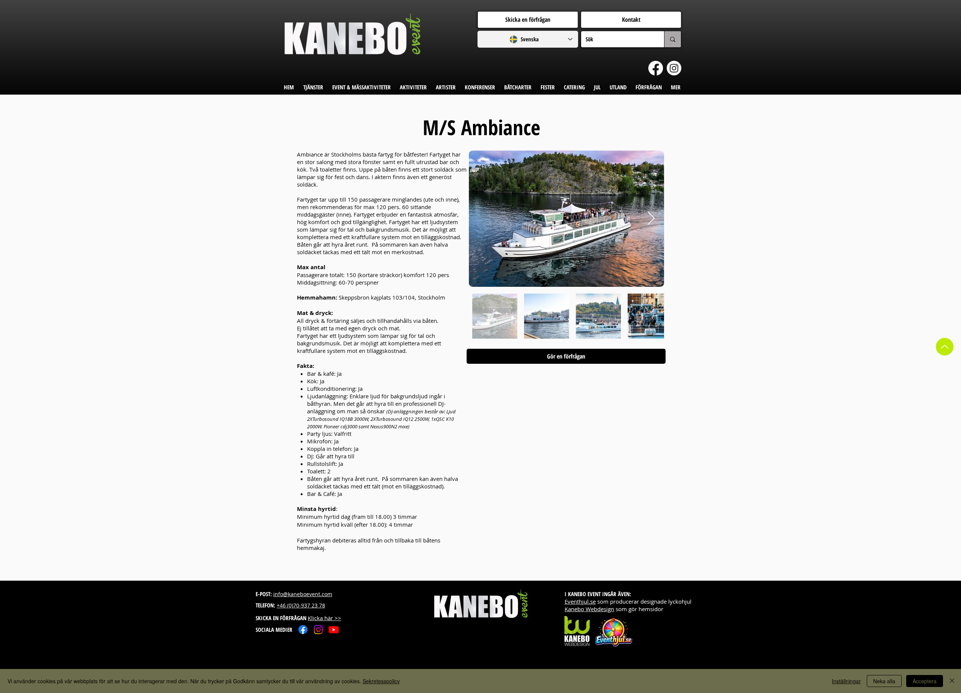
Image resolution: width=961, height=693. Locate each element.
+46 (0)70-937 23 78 (301, 605)
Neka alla (884, 681)
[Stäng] (951, 681)
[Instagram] (674, 68)
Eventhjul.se (580, 601)
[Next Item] (651, 218)
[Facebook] (655, 68)
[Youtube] (334, 630)
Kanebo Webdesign (589, 609)
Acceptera (925, 681)
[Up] (944, 347)
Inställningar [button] (846, 681)
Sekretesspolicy (381, 681)
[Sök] (672, 39)
